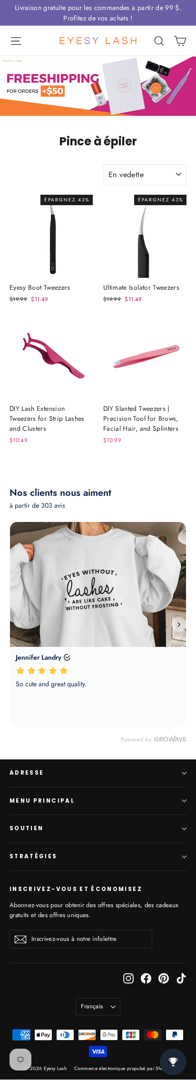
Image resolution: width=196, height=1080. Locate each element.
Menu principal (42, 801)
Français (92, 1006)
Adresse (27, 773)
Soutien (26, 828)
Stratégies (34, 856)
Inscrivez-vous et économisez (76, 889)
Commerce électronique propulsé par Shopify (123, 1068)
